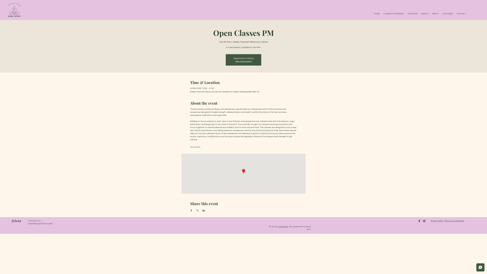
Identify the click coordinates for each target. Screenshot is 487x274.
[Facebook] (419, 220)
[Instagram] (424, 220)
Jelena (17, 221)
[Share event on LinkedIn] (204, 210)
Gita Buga (283, 227)
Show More (195, 147)
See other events (243, 61)
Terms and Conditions (454, 221)
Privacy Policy (437, 221)
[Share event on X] (197, 210)
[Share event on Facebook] (191, 210)
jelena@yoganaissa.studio (40, 224)
